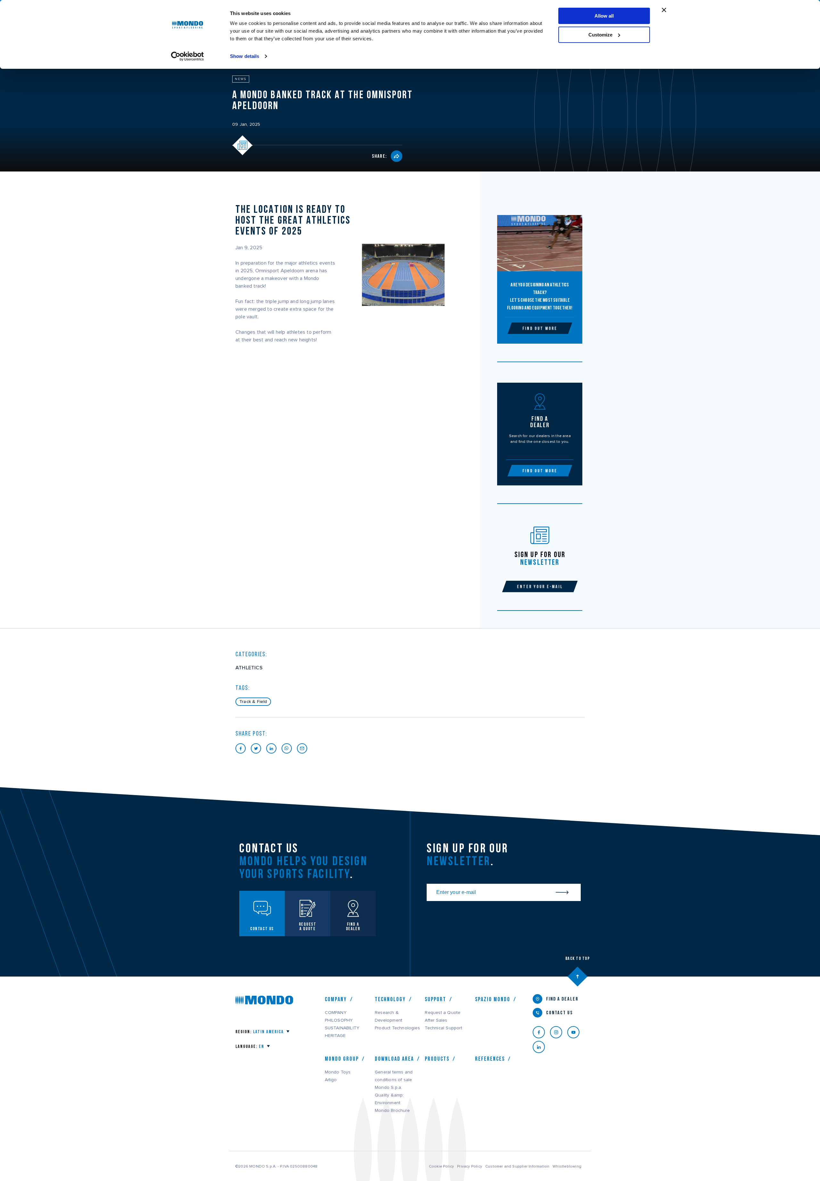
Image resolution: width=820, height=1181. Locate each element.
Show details (244, 56)
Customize (600, 34)
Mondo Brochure (392, 1110)
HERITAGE (335, 1035)
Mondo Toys (338, 1072)
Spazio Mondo (492, 999)
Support (435, 999)
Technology (390, 999)
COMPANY (336, 1012)
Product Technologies (397, 1028)
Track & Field (253, 701)
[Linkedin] (541, 1047)
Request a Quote (442, 1012)
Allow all (604, 16)
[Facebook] (541, 1032)
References (490, 1059)
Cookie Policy (441, 1166)
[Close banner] (664, 10)
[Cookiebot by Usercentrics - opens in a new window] (188, 56)
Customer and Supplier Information (517, 1166)
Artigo (331, 1079)
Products (437, 1059)
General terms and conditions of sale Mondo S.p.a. (394, 1080)
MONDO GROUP (342, 1059)
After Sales (436, 1020)
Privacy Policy (469, 1166)
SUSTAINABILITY (342, 1028)
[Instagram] (558, 1032)
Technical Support (443, 1028)
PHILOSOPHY (339, 1020)
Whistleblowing (567, 1166)
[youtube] (576, 1032)
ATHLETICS (249, 668)
